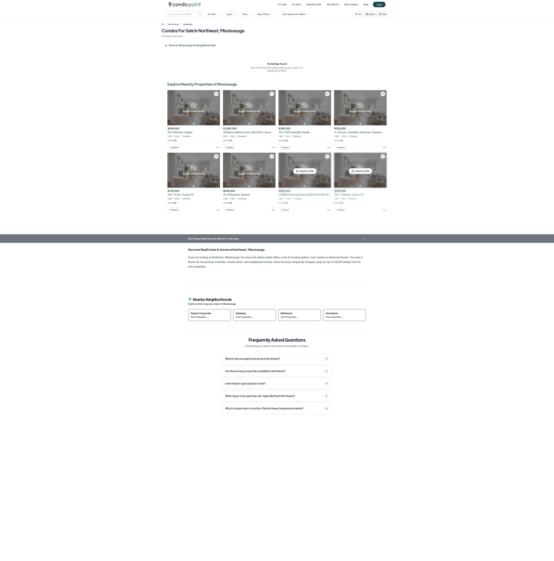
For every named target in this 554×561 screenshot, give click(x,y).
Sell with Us (333, 4)
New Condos (351, 4)
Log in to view (307, 171)
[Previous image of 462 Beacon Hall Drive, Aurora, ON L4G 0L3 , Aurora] (226, 108)
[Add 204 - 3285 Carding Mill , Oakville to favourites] (327, 94)
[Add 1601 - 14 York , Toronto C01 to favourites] (216, 156)
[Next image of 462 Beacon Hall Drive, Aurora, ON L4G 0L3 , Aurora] (272, 108)
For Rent (296, 4)
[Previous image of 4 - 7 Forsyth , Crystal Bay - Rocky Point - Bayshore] (337, 108)
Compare (174, 147)
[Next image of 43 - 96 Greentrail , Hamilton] (272, 170)
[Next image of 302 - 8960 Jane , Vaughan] (217, 108)
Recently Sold (313, 4)
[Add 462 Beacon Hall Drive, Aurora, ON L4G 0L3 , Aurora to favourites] (271, 94)
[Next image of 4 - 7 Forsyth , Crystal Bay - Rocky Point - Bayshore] (383, 108)
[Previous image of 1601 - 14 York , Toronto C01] (171, 170)
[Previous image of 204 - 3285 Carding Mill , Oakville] (282, 108)
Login (379, 4)
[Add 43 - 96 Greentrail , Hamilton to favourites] (271, 156)
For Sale (282, 4)
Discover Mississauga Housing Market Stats (192, 45)
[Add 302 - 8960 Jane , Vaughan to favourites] (216, 94)
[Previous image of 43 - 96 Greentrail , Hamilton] (226, 170)
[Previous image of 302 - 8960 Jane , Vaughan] (171, 108)
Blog (366, 4)
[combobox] (184, 14)
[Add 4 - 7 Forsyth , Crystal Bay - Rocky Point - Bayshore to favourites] (383, 94)
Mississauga (173, 24)
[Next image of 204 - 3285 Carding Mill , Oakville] (328, 108)
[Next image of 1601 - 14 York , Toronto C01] (217, 170)
